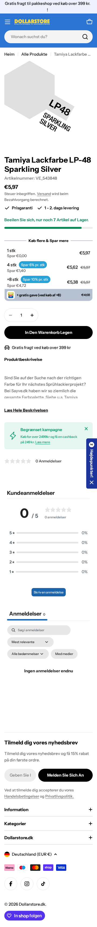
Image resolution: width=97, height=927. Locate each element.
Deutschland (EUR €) (32, 854)
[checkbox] (64, 654)
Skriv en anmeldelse (49, 592)
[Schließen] (86, 429)
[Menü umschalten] (7, 22)
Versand (44, 194)
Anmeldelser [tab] (27, 613)
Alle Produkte (34, 54)
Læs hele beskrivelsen (26, 410)
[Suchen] (85, 36)
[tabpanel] (48, 677)
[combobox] (48, 36)
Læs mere (42, 442)
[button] (48, 253)
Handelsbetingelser (21, 796)
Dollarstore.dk (32, 904)
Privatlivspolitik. (59, 796)
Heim (9, 54)
